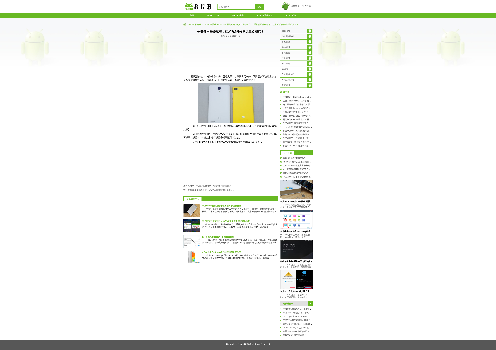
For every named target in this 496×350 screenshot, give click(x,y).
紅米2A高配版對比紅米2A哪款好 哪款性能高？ (212, 186)
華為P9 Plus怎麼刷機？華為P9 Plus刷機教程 (303, 313)
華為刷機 (286, 42)
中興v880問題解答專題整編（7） (298, 177)
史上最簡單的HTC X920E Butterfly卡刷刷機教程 (298, 169)
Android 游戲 (291, 15)
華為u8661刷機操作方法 (294, 158)
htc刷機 (285, 69)
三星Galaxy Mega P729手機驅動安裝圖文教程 (304, 101)
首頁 (192, 15)
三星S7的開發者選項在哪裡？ (296, 320)
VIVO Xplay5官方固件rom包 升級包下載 (301, 328)
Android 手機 (238, 15)
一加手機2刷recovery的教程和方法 (299, 108)
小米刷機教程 (288, 36)
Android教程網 (194, 24)
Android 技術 (213, 15)
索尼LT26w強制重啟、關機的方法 (298, 324)
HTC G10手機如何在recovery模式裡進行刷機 (303, 127)
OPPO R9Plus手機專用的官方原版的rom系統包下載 (307, 138)
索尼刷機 (286, 85)
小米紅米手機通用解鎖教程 (295, 112)
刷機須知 (286, 31)
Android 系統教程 (265, 15)
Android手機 (210, 24)
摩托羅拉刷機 (288, 80)
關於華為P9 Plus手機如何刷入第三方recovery (304, 119)
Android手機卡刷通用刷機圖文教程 (298, 162)
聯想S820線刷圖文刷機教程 (295, 173)
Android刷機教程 (227, 24)
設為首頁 (295, 6)
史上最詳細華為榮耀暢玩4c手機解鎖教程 (301, 104)
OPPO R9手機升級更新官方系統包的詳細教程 (304, 123)
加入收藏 (306, 6)
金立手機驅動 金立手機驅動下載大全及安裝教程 (305, 116)
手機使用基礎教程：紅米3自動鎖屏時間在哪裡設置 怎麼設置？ (311, 309)
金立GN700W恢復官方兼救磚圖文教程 (298, 165)
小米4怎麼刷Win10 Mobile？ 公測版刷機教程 (303, 316)
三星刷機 (286, 58)
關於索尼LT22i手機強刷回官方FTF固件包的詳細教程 (307, 142)
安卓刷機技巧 (244, 24)
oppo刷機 (286, 63)
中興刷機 (286, 53)
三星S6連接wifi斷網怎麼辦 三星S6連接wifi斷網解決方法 (308, 331)
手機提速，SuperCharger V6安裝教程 (300, 97)
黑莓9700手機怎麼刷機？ (294, 335)
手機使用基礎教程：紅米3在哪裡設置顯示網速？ (212, 190)
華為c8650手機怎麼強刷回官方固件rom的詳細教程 (306, 134)
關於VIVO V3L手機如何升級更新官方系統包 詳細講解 (307, 146)
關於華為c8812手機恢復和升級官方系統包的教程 (305, 131)
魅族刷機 (286, 47)
